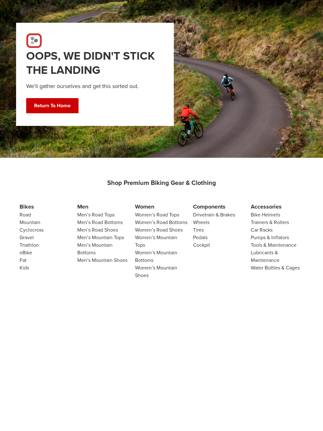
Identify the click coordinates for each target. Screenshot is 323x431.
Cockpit (201, 245)
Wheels (201, 222)
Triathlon (29, 245)
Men (82, 207)
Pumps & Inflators (270, 237)
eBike (26, 252)
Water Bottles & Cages (275, 267)
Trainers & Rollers (270, 222)
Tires (198, 229)
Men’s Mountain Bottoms (95, 248)
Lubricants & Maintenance (265, 256)
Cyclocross (32, 229)
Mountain (30, 222)
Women (144, 207)
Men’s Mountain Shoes (102, 260)
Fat (23, 260)
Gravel (27, 237)
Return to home (52, 105)
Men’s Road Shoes (97, 229)
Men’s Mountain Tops (100, 237)
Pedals (200, 237)
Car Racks (262, 229)
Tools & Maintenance (274, 245)
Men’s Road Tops (96, 214)
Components (209, 207)
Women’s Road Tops (157, 214)
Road (25, 214)
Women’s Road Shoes (159, 229)
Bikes (27, 207)
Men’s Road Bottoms (100, 222)
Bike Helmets (265, 214)
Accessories (266, 207)
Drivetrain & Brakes (214, 214)
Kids (24, 267)
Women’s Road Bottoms (161, 222)
